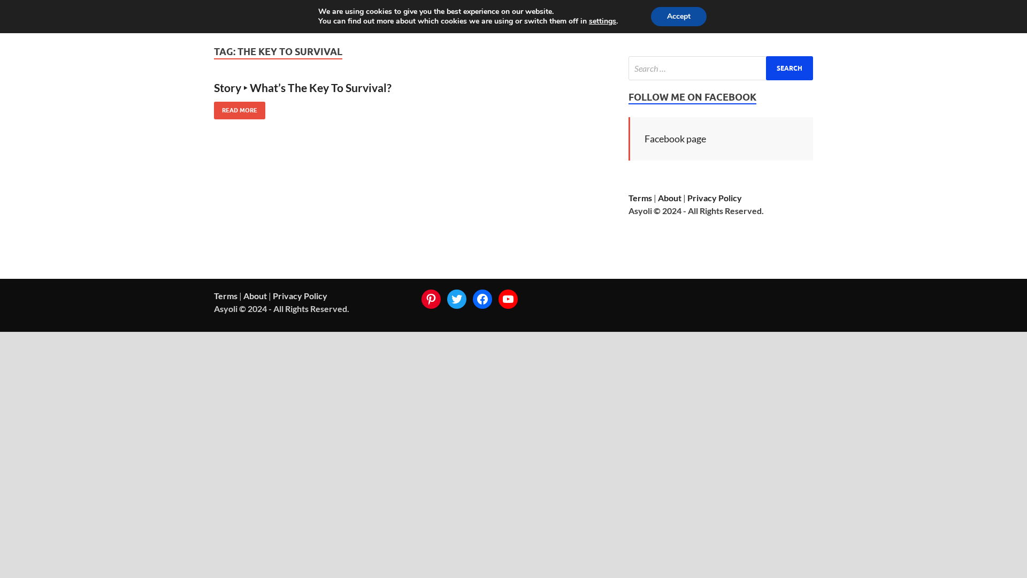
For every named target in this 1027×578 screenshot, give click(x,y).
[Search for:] (721, 68)
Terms (640, 198)
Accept (679, 16)
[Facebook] (482, 299)
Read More (235, 108)
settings (602, 21)
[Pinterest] (431, 299)
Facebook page (675, 138)
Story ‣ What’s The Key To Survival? (303, 87)
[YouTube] (508, 299)
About (669, 198)
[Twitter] (456, 299)
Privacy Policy (714, 198)
